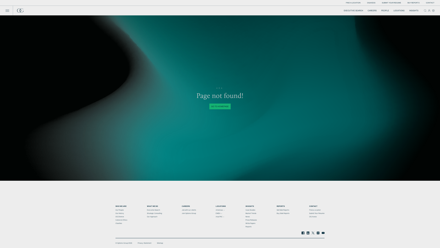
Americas (219, 210)
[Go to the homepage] (22, 10)
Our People (120, 210)
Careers (372, 10)
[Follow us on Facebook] (303, 233)
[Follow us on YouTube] (323, 233)
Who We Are (121, 206)
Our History (120, 213)
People (385, 10)
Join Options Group (189, 213)
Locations (399, 10)
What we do (152, 206)
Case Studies (250, 210)
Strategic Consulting (154, 213)
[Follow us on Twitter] (313, 233)
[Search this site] (425, 10)
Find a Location (353, 3)
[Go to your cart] (433, 10)
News (248, 217)
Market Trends (251, 213)
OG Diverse (120, 217)
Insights (413, 10)
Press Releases (251, 220)
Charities (119, 223)
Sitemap (160, 243)
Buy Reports (414, 3)
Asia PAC (219, 217)
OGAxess (371, 3)
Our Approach (152, 217)
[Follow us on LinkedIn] (308, 233)
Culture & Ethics (121, 220)
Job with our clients (189, 210)
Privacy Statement (144, 243)
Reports (248, 227)
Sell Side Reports (283, 210)
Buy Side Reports (283, 213)
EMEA (218, 213)
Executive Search (353, 10)
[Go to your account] (429, 10)
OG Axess (313, 217)
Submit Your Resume (391, 3)
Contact (430, 3)
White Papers (250, 223)
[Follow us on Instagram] (318, 233)
